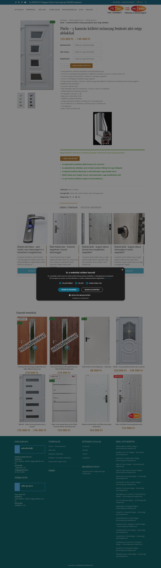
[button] (81, 295)
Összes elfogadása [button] (68, 290)
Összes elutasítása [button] (92, 290)
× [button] (122, 270)
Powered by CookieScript (80, 298)
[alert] (80, 284)
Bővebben (108, 278)
